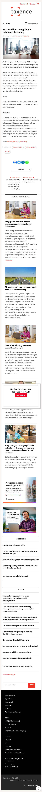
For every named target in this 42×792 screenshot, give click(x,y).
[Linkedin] (23, 162)
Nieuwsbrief (23, 4)
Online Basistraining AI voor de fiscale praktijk (18, 626)
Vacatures (8, 705)
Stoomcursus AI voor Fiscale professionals (17, 658)
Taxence (21, 11)
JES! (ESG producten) (12, 721)
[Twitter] (19, 162)
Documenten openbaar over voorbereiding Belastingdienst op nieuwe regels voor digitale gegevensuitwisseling (18, 609)
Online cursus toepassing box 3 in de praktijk (18, 666)
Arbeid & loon (17, 147)
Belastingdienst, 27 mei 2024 (17, 142)
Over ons (8, 709)
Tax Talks (8, 727)
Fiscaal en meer (10, 724)
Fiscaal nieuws (30, 147)
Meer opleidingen (9, 675)
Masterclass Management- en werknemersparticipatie (21, 560)
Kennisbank (9, 702)
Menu (8, 24)
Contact (32, 4)
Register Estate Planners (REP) (15, 731)
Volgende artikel (27, 177)
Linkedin (8, 740)
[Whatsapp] (27, 162)
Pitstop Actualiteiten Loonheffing (14, 545)
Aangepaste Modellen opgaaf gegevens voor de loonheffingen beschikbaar (18, 224)
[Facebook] (15, 162)
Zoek (32, 685)
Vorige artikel (15, 177)
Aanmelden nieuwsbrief (13, 750)
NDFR (7, 718)
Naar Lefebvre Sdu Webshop (15, 753)
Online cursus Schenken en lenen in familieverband (20, 646)
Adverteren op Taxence (13, 712)
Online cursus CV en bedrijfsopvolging (16, 640)
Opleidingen (9, 699)
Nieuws (7, 151)
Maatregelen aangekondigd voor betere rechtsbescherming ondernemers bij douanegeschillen (16, 598)
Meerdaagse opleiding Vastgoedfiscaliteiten (17, 652)
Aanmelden (21, 395)
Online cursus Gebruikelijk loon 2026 (15, 576)
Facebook (8, 746)
